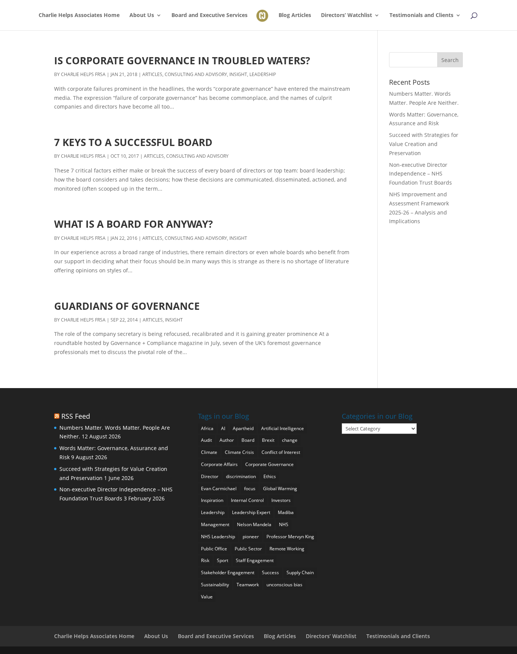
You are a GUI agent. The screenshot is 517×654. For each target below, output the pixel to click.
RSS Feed (75, 416)
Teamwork (248, 584)
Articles (152, 74)
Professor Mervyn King (290, 536)
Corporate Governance (269, 464)
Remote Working (286, 548)
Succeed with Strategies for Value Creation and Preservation (423, 144)
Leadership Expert (251, 512)
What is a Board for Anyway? (133, 224)
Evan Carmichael (219, 488)
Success (270, 572)
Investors (281, 500)
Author (227, 440)
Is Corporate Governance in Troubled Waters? (182, 60)
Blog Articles (295, 15)
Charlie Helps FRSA (83, 74)
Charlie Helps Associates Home (79, 15)
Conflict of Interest (281, 452)
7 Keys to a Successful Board (133, 142)
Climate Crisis (239, 452)
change (289, 440)
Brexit (268, 440)
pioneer (251, 536)
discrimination (241, 476)
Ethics (269, 476)
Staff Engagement (255, 560)
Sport (222, 560)
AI (223, 428)
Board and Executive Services (209, 15)
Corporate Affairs (219, 464)
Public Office (214, 548)
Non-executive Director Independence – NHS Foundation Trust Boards (420, 173)
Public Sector (248, 548)
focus (249, 488)
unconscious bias (284, 584)
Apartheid (243, 428)
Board (247, 440)
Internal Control (247, 500)
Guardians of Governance (127, 306)
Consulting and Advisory (196, 74)
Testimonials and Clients (421, 15)
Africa (207, 428)
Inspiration (212, 500)
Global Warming (280, 488)
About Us (141, 15)
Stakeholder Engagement (227, 572)
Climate (209, 452)
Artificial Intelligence (282, 428)
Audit (206, 440)
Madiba (286, 512)
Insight (238, 74)
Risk (205, 560)
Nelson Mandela (254, 524)
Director (209, 476)
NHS (283, 524)
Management (215, 524)
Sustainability (215, 584)
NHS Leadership (218, 536)
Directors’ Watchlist (346, 15)
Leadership (262, 74)
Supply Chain (300, 572)
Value (207, 596)
